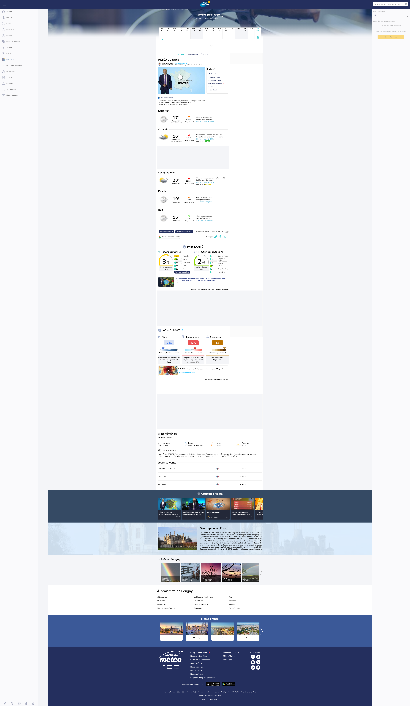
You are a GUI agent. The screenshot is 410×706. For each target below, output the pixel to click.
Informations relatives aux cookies (208, 692)
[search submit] (406, 4)
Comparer (205, 54)
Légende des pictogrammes (202, 677)
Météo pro (227, 659)
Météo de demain (166, 232)
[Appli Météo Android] (228, 684)
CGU (178, 692)
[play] (166, 281)
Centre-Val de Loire (171, 9)
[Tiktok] (258, 667)
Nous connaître (196, 667)
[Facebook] (253, 657)
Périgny (186, 9)
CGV (183, 692)
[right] (261, 506)
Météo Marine (229, 656)
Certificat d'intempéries (200, 659)
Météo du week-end (184, 232)
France (163, 9)
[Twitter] (258, 657)
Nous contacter (196, 674)
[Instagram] (258, 662)
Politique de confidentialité (230, 692)
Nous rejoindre (196, 670)
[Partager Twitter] (224, 236)
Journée (181, 54)
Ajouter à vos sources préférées (171, 237)
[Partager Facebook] (220, 236)
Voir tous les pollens (182, 272)
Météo (158, 9)
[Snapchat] (253, 662)
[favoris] (222, 15)
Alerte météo (196, 663)
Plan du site (191, 692)
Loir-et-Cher (180, 9)
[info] (181, 330)
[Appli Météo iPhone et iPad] (213, 684)
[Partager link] (215, 236)
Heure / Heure (192, 54)
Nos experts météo (198, 656)
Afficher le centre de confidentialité (210, 695)
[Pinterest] (253, 667)
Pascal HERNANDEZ (180, 63)
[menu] (5, 4)
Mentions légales (169, 692)
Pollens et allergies (171, 251)
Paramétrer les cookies (248, 692)
